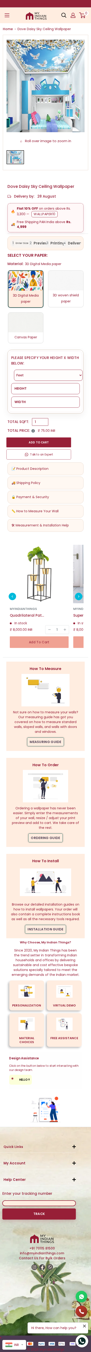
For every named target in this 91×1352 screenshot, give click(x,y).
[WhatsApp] (81, 1296)
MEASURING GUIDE (45, 742)
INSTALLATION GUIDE (45, 929)
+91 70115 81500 (42, 1248)
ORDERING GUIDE (45, 838)
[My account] (73, 15)
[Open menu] (7, 15)
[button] (12, 596)
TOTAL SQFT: (18, 421)
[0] (82, 15)
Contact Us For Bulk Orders (42, 1258)
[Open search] (63, 15)
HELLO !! (20, 1079)
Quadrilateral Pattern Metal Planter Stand (27, 615)
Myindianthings (23, 609)
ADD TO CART (39, 443)
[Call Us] (81, 1311)
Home (8, 29)
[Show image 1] (15, 157)
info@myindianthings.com (42, 1253)
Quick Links (13, 1146)
